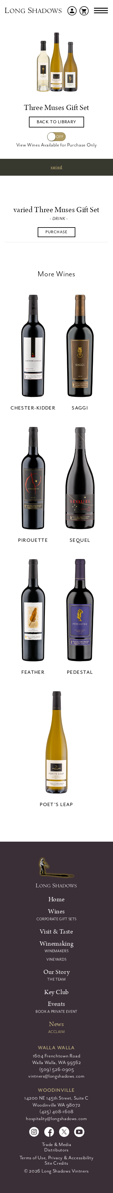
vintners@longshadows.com (56, 1076)
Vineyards (56, 959)
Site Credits (56, 1163)
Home (57, 899)
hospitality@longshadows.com (56, 1119)
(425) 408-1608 (56, 1112)
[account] (72, 10)
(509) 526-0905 (56, 1069)
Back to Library (56, 121)
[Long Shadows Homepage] (33, 10)
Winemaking (56, 943)
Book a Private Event (56, 1011)
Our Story (56, 972)
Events (56, 1004)
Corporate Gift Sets (56, 919)
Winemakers (56, 951)
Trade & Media (56, 1144)
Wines (56, 911)
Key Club (56, 992)
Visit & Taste (56, 931)
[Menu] (101, 11)
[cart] (84, 10)
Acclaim (56, 1031)
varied (56, 167)
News (56, 1024)
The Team (56, 979)
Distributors (56, 1150)
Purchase (56, 232)
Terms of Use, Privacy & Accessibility (57, 1158)
